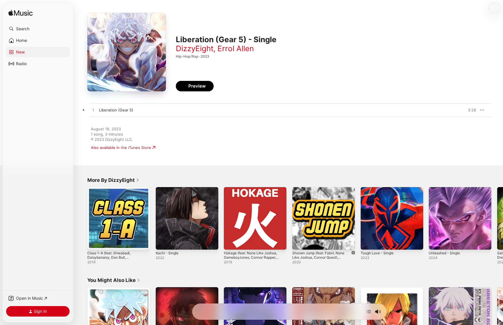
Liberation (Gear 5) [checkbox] (116, 110)
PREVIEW (469, 110)
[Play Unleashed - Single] (436, 242)
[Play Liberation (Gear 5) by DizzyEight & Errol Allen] (93, 110)
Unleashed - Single (446, 189)
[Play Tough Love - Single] (368, 242)
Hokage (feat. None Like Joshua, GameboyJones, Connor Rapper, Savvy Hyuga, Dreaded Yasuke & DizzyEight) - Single (254, 196)
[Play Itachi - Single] (163, 242)
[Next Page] (497, 218)
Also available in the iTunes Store (121, 147)
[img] (20, 13)
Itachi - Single (168, 189)
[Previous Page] (81, 218)
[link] (113, 180)
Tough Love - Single (379, 189)
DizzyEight (194, 48)
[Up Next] (368, 312)
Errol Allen (235, 48)
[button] (37, 29)
